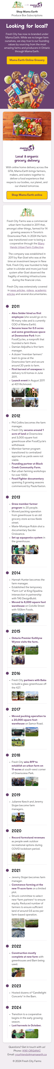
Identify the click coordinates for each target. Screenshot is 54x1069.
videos (30, 290)
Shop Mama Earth (27, 12)
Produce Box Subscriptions (27, 16)
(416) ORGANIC (31, 1051)
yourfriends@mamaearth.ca (31, 1055)
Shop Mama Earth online (27, 195)
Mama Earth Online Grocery (27, 60)
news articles (17, 290)
